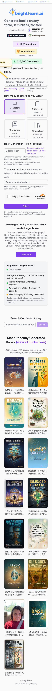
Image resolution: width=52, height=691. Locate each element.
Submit (26, 206)
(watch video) (21, 90)
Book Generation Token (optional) (23, 143)
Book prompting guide (10, 90)
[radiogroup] (26, 119)
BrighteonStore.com (38, 235)
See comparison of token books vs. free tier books (36, 151)
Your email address (26, 173)
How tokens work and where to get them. (24, 158)
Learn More (26, 254)
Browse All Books (26, 56)
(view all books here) (31, 342)
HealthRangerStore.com (14, 235)
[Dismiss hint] (8, 62)
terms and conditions (23, 214)
